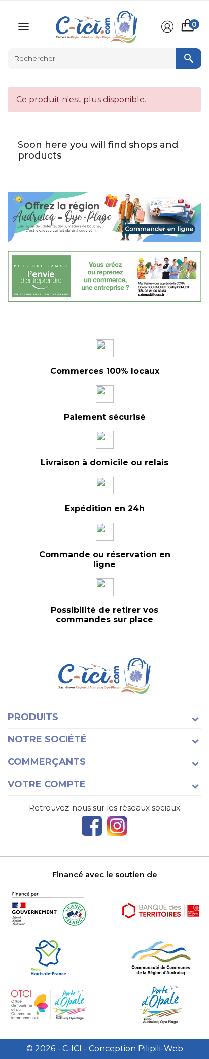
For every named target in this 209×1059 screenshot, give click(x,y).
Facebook (92, 826)
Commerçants (47, 761)
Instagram (117, 826)
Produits (33, 717)
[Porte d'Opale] (160, 1004)
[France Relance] (48, 910)
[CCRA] (160, 957)
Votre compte (47, 784)
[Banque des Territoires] (160, 910)
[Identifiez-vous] (167, 27)
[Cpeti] (48, 1004)
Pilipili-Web (160, 1048)
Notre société (47, 739)
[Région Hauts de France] (48, 957)
